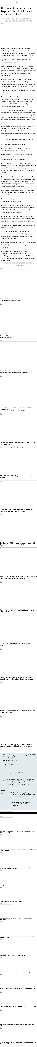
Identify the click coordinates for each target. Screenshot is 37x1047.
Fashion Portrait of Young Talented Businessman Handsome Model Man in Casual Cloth (22, 804)
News (2, 5)
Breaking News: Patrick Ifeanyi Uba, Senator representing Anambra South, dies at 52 (17, 936)
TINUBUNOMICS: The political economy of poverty (15, 477)
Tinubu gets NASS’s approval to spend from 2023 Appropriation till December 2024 (17, 544)
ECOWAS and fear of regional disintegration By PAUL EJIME (17, 611)
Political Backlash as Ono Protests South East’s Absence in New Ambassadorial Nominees (18, 1043)
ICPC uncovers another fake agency (10, 300)
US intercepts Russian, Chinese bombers (11, 901)
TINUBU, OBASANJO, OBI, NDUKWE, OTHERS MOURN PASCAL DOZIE (17, 831)
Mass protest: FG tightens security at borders (13, 885)
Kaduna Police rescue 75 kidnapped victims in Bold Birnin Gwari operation (17, 408)
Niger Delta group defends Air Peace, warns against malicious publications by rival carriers (16, 745)
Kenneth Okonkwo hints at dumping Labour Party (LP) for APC (18, 443)
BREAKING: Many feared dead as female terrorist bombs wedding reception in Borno (18, 577)
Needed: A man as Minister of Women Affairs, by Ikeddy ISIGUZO (17, 711)
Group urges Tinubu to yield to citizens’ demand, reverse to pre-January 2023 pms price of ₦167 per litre (17, 954)
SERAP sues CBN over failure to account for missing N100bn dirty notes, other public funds (17, 867)
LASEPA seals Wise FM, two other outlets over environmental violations (18, 1007)
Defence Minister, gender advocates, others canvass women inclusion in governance (17, 336)
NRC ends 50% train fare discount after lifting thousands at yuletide (17, 1025)
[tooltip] (6, 20)
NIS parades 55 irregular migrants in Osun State (14, 372)
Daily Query (26, 18)
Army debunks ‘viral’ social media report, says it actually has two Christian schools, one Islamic (17, 678)
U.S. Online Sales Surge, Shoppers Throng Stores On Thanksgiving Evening (22, 793)
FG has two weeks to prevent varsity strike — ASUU (16, 644)
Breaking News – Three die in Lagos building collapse (15, 972)
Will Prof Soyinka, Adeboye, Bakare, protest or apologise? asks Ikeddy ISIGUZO (18, 849)
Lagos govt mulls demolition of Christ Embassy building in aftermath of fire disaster (17, 510)
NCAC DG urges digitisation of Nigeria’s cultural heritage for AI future (18, 989)
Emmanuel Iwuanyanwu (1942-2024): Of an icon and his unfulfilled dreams (16, 918)
